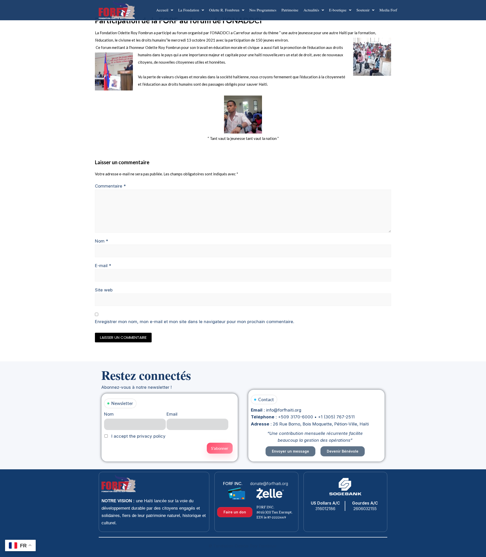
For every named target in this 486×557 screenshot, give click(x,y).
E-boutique (338, 9)
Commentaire (110, 186)
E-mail (103, 265)
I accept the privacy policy (138, 436)
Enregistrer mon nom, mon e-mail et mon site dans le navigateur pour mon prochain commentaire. (194, 321)
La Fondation (188, 9)
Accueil (162, 9)
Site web (104, 289)
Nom (101, 241)
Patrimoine (289, 9)
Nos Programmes (262, 9)
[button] (165, 10)
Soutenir (363, 9)
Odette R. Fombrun (224, 9)
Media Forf (388, 9)
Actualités (311, 9)
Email (172, 414)
